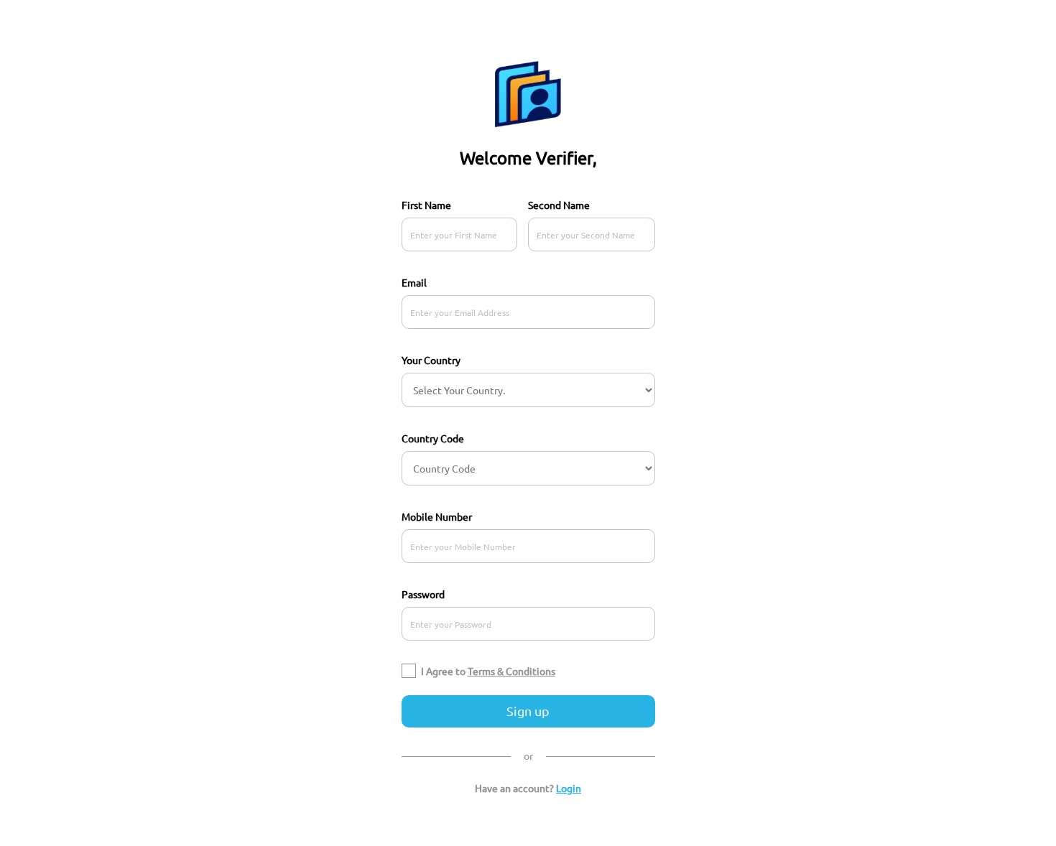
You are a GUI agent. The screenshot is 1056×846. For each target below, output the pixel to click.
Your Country (431, 359)
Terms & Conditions (511, 670)
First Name (426, 204)
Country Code (433, 438)
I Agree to (488, 670)
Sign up (528, 710)
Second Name (559, 204)
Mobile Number (437, 516)
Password (423, 593)
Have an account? (528, 787)
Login (568, 787)
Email (414, 282)
